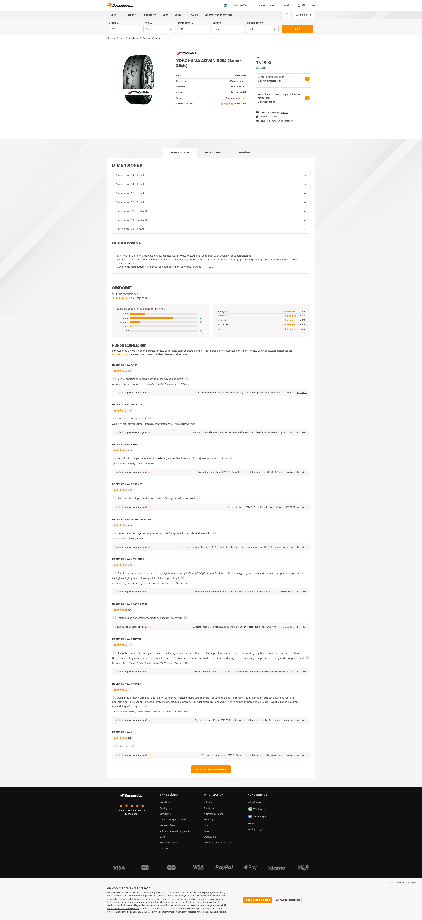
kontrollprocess (121, 354)
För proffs (240, 5)
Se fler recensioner (210, 769)
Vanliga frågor (256, 829)
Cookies (164, 848)
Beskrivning (214, 152)
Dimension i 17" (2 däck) (130, 202)
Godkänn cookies (257, 900)
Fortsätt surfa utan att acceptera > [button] (403, 882)
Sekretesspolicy (168, 842)
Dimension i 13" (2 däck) (130, 175)
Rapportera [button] (302, 392)
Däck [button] (113, 14)
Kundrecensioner (263, 5)
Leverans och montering (218, 14)
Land (163, 836)
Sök (297, 28)
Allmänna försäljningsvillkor (176, 831)
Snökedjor (150, 14)
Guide (194, 14)
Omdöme (245, 152)
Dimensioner (180, 152)
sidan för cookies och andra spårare (208, 911)
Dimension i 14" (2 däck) (130, 184)
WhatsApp (259, 809)
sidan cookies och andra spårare (123, 908)
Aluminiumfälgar (213, 813)
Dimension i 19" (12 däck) (131, 220)
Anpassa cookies (288, 900)
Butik (178, 14)
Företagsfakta (167, 825)
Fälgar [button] (130, 14)
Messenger (260, 816)
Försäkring (166, 802)
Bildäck (208, 802)
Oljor (165, 14)
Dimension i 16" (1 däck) (130, 193)
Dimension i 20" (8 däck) (130, 229)
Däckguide (166, 808)
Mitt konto (308, 5)
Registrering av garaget (173, 819)
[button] (160, 313)
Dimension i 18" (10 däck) (131, 211)
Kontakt (286, 5)
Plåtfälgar (209, 808)
